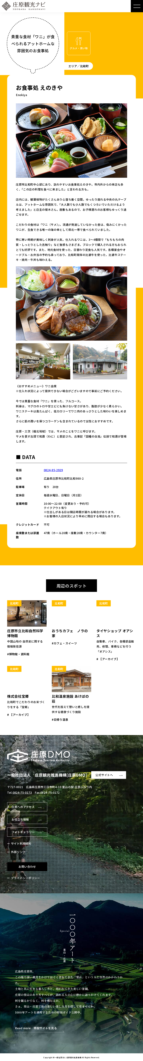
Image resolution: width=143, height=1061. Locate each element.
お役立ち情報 (20, 819)
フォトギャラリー (23, 832)
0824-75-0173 (22, 792)
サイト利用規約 (21, 843)
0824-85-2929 (53, 470)
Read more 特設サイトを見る (36, 1028)
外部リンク (18, 851)
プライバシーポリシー (25, 877)
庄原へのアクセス (23, 807)
